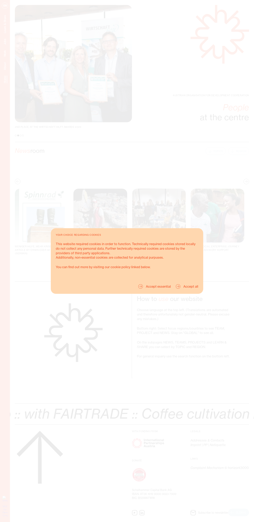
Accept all (190, 286)
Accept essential (158, 286)
